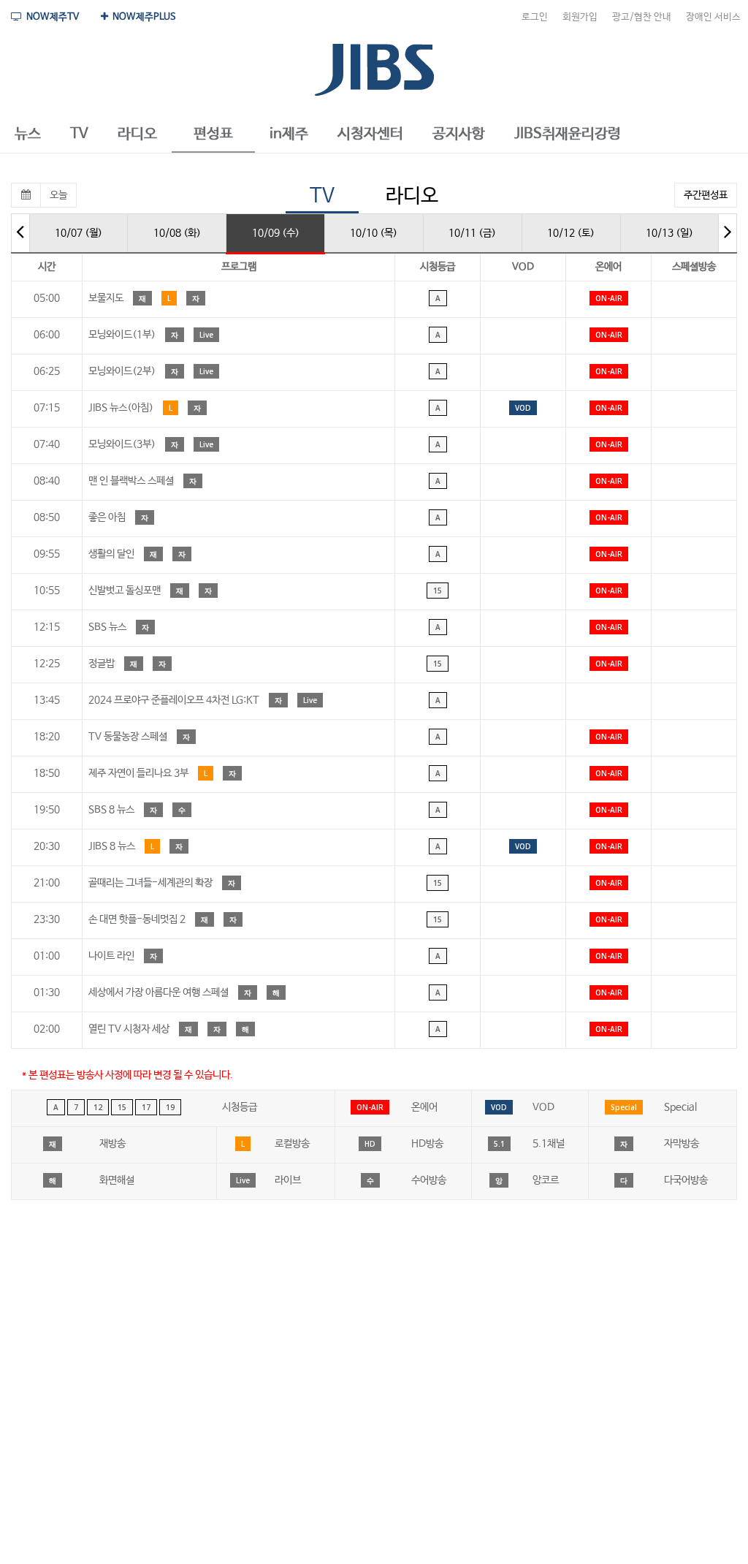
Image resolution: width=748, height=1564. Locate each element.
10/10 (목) (373, 233)
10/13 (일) (669, 233)
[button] (28, 134)
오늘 (58, 195)
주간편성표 (706, 195)
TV (322, 196)
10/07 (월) (78, 233)
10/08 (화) (177, 233)
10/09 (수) (275, 233)
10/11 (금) (472, 233)
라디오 (412, 196)
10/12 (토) (571, 233)
